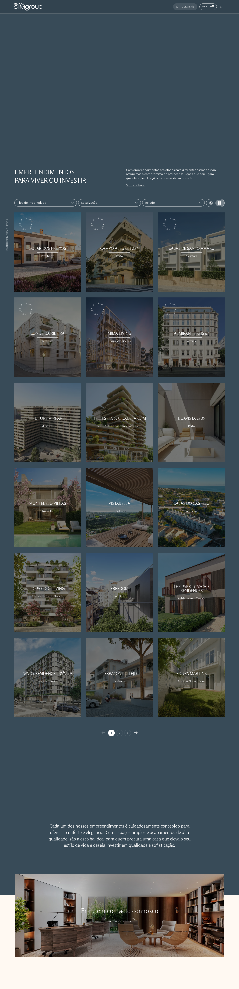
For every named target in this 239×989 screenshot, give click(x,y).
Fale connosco (117, 921)
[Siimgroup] (28, 6)
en (221, 6)
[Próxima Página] (136, 733)
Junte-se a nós (185, 6)
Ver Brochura (135, 185)
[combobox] (43, 203)
